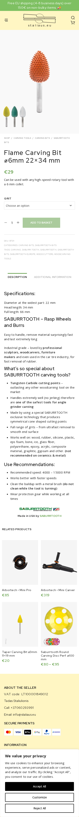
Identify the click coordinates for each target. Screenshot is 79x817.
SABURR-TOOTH (30, 249)
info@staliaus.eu (24, 715)
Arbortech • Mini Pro (16, 590)
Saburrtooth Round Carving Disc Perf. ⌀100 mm (57, 655)
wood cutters (44, 254)
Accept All (39, 786)
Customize (39, 797)
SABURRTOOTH (50, 516)
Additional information (53, 277)
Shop (7, 138)
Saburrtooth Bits (46, 245)
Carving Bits (42, 138)
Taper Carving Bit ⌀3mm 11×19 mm (19, 653)
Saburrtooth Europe (22, 254)
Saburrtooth (48, 249)
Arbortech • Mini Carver (58, 590)
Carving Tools (22, 138)
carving (16, 249)
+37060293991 (22, 708)
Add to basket (41, 222)
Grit (7, 198)
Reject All (39, 808)
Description (17, 277)
